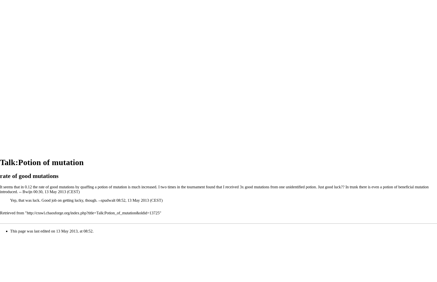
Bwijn (27, 192)
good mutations (62, 187)
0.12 (28, 187)
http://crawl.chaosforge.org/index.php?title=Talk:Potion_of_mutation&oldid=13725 (93, 213)
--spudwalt (106, 200)
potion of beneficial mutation (406, 187)
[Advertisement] (20, 75)
